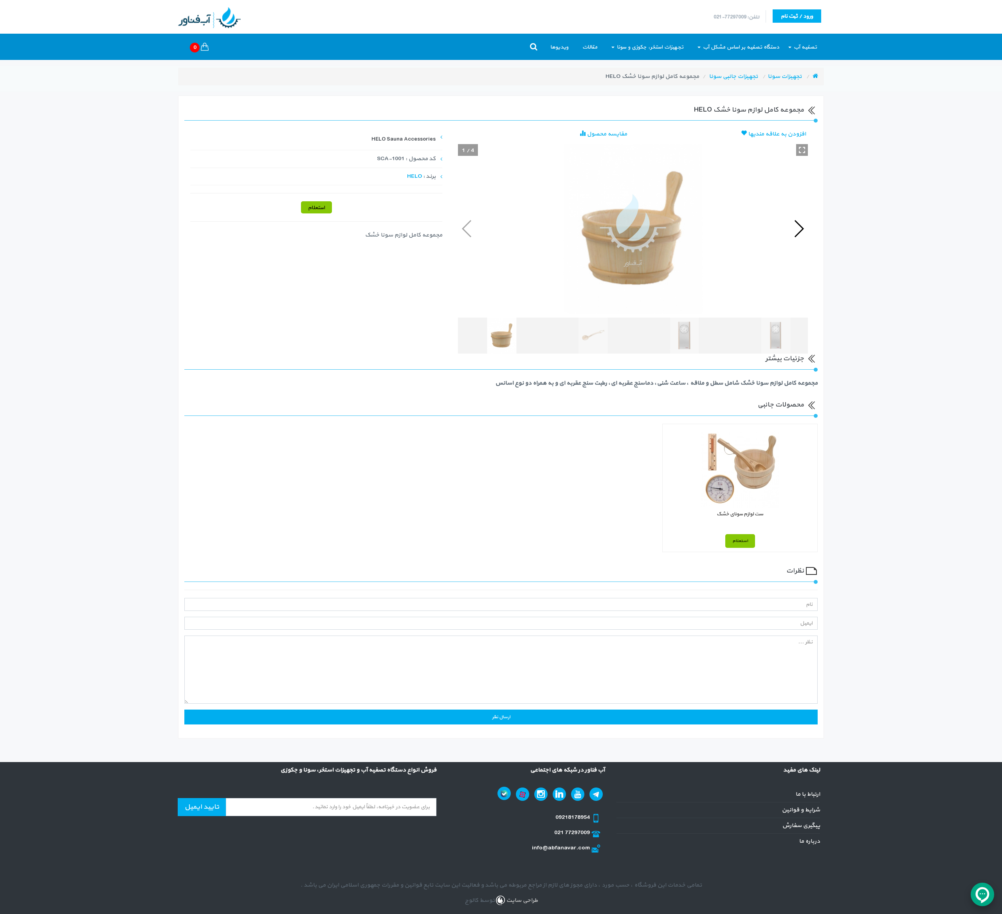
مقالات (589, 47)
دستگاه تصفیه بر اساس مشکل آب (740, 47)
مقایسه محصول (606, 134)
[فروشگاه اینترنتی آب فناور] (815, 76)
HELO (414, 176)
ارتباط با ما (807, 794)
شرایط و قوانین (801, 810)
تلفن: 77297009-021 (736, 17)
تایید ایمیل (201, 807)
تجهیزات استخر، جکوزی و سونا (649, 47)
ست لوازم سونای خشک (740, 514)
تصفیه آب (804, 47)
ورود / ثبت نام (797, 16)
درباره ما (809, 841)
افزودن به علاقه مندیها (776, 134)
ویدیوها (559, 47)
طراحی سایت (521, 900)
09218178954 (573, 817)
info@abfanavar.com (561, 848)
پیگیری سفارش (801, 825)
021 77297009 (572, 832)
